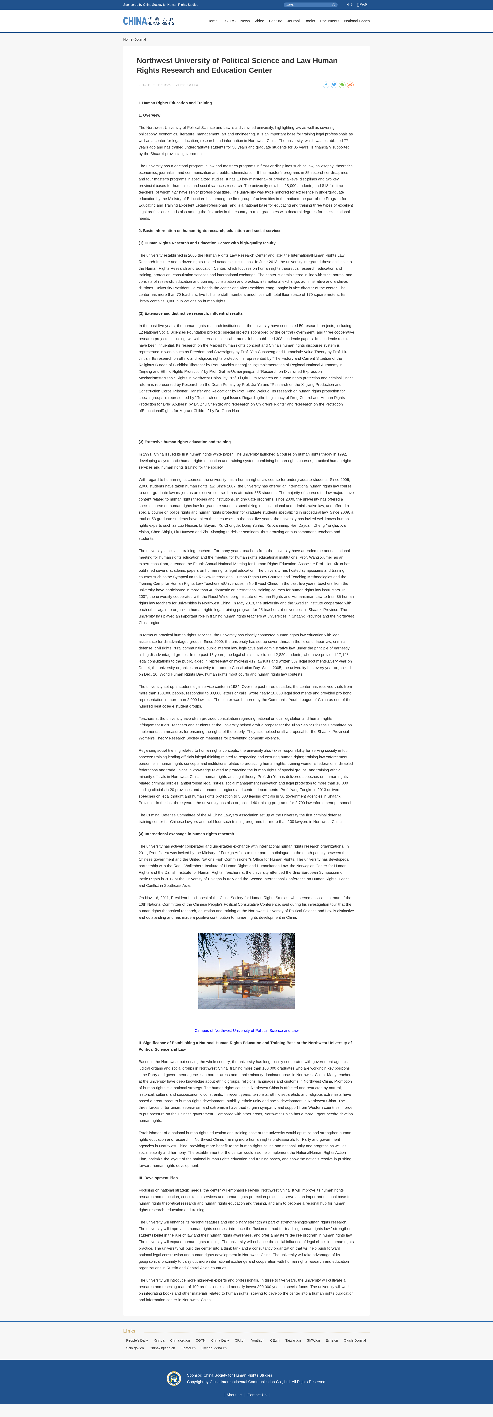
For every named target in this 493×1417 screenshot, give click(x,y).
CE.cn (275, 1340)
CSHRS (229, 21)
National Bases (357, 21)
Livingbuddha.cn (214, 1348)
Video (259, 21)
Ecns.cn (332, 1340)
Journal (293, 21)
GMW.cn (313, 1340)
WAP (363, 4)
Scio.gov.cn (135, 1348)
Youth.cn (257, 1340)
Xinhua (159, 1340)
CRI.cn (240, 1340)
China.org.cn (180, 1340)
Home (212, 21)
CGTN (200, 1340)
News (245, 21)
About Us (234, 1395)
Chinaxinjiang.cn (162, 1348)
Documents (329, 21)
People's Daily (137, 1340)
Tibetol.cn (188, 1348)
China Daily (220, 1340)
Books (309, 21)
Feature (275, 21)
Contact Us (257, 1395)
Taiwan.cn (293, 1340)
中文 (350, 4)
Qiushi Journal (355, 1340)
